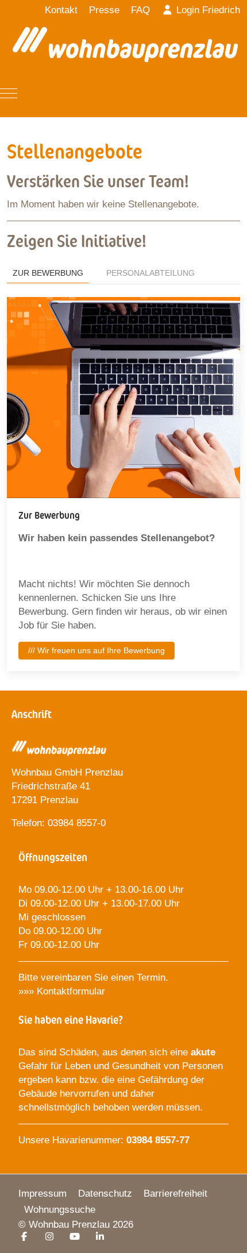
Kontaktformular (72, 991)
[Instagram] (49, 1237)
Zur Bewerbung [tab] (48, 272)
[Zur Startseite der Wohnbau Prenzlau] (125, 49)
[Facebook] (24, 1237)
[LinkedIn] (100, 1237)
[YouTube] (74, 1237)
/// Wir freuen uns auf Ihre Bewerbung (96, 650)
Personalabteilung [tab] (150, 272)
